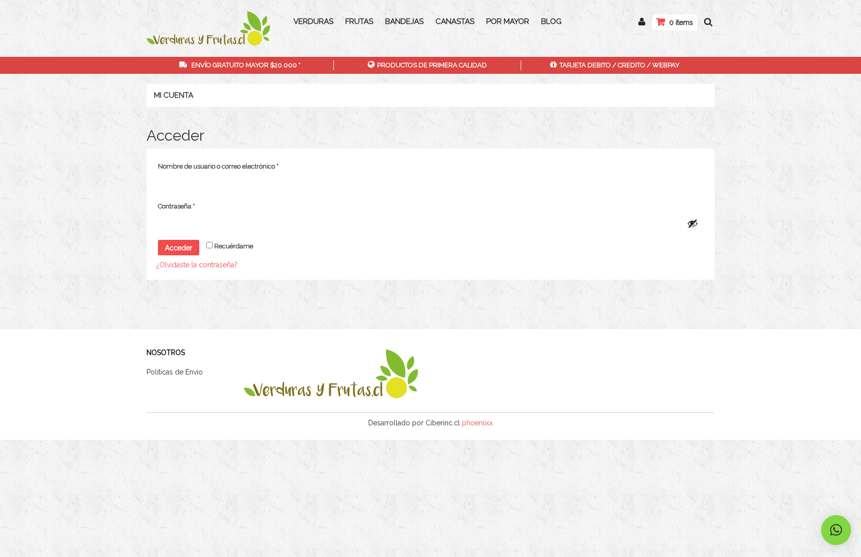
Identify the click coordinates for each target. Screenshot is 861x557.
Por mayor (507, 21)
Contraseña (192, 206)
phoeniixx (477, 423)
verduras (313, 21)
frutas (359, 21)
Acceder (178, 248)
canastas (454, 21)
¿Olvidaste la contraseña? (197, 265)
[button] (836, 530)
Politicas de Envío (174, 372)
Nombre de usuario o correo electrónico (234, 166)
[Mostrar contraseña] (692, 223)
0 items (681, 22)
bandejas (404, 21)
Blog (551, 21)
